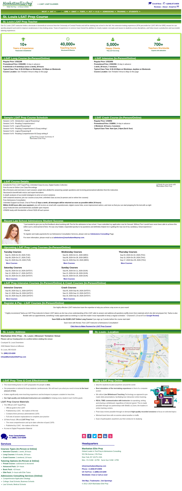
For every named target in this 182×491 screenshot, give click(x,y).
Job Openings (106, 481)
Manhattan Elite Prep (17, 4)
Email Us (174, 7)
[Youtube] (100, 436)
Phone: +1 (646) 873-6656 (92, 469)
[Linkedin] (105, 436)
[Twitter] (94, 436)
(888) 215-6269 (9, 353)
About (165, 7)
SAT (51, 12)
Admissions (108, 12)
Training (121, 12)
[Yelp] (110, 436)
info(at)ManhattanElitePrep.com (13, 357)
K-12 (97, 12)
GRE (66, 12)
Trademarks (95, 481)
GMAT (73, 12)
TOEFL (82, 12)
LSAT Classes (51, 4)
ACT (90, 12)
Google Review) (152, 316)
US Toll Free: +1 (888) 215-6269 (94, 472)
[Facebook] (89, 436)
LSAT (41, 4)
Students (133, 12)
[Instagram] (84, 436)
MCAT (44, 12)
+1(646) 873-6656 (171, 4)
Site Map (85, 481)
